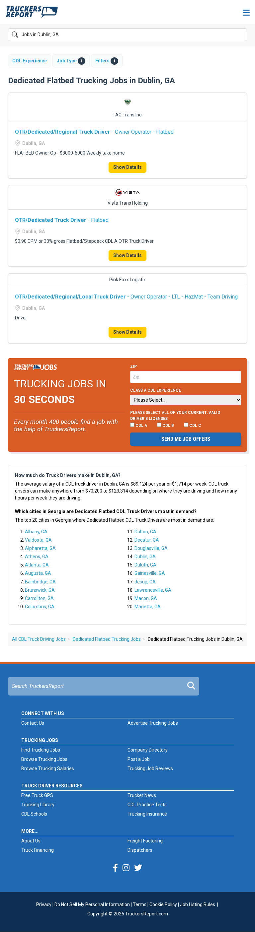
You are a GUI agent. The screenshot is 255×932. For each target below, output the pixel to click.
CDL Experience (29, 60)
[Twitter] (138, 868)
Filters (105, 60)
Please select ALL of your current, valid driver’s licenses (175, 415)
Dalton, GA (145, 531)
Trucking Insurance (147, 814)
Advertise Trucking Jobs (153, 723)
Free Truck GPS (37, 795)
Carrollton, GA (39, 598)
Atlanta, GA (37, 564)
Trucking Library (37, 804)
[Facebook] (115, 868)
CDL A (140, 425)
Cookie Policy (163, 904)
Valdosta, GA (38, 540)
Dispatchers (140, 850)
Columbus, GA (39, 606)
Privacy (43, 904)
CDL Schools (34, 814)
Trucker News (142, 795)
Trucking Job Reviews (150, 768)
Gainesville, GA (149, 573)
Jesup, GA (145, 581)
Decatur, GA (146, 540)
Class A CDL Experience (155, 390)
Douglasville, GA (151, 548)
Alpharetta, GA (40, 548)
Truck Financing (37, 850)
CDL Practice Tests (147, 804)
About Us (31, 840)
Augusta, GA (38, 573)
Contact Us (32, 723)
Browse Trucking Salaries (47, 768)
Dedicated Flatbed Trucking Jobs (107, 639)
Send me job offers (185, 439)
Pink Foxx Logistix (127, 279)
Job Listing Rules (197, 904)
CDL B (167, 425)
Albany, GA (36, 531)
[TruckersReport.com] (31, 14)
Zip (133, 366)
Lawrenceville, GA (152, 590)
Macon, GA (145, 598)
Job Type (70, 60)
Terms (139, 904)
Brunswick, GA (40, 590)
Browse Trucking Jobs (44, 759)
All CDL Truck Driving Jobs (39, 639)
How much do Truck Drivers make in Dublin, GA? (68, 475)
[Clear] (241, 35)
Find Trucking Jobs (40, 750)
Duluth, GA (145, 564)
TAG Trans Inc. (127, 114)
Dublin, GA (145, 556)
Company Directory (148, 750)
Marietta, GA (147, 606)
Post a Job (139, 759)
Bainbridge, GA (40, 581)
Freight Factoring (145, 840)
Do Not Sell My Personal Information (92, 904)
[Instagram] (126, 868)
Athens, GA (36, 556)
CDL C (194, 425)
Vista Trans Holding (128, 203)
